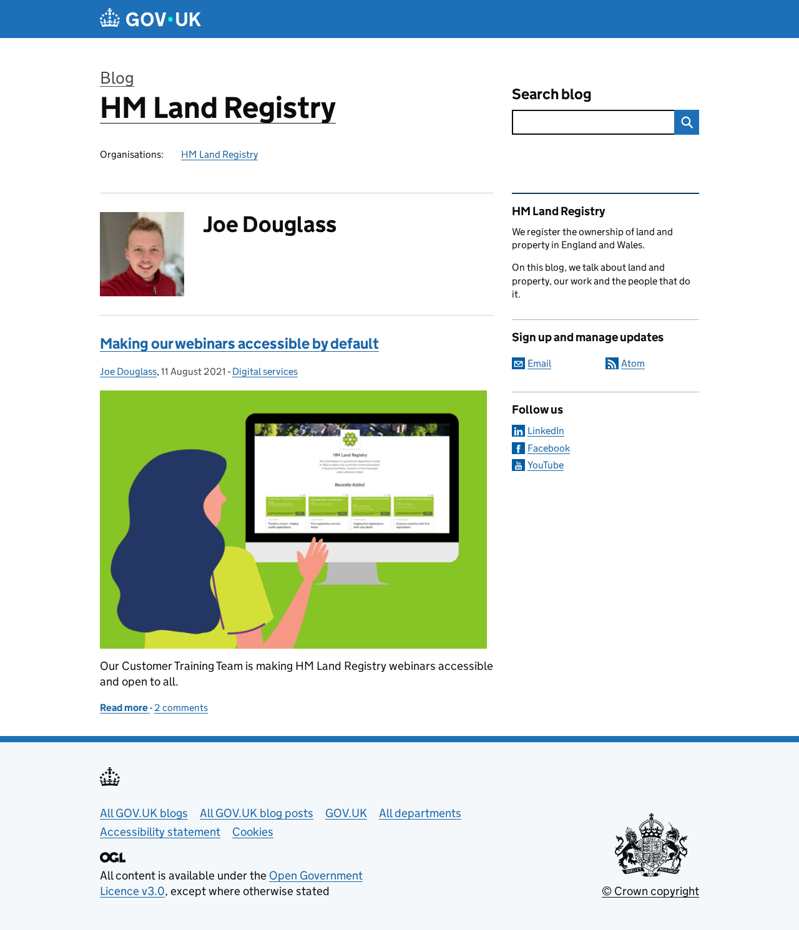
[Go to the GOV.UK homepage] (150, 19)
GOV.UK (346, 813)
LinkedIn (545, 431)
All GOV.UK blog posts (256, 813)
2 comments (181, 708)
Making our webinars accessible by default (239, 343)
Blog (117, 77)
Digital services (265, 371)
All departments (420, 813)
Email (539, 363)
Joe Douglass (128, 371)
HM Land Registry (218, 107)
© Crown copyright (650, 891)
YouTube (545, 465)
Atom (633, 363)
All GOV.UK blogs (144, 813)
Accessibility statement (160, 832)
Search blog (552, 94)
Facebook (548, 448)
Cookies (252, 832)
